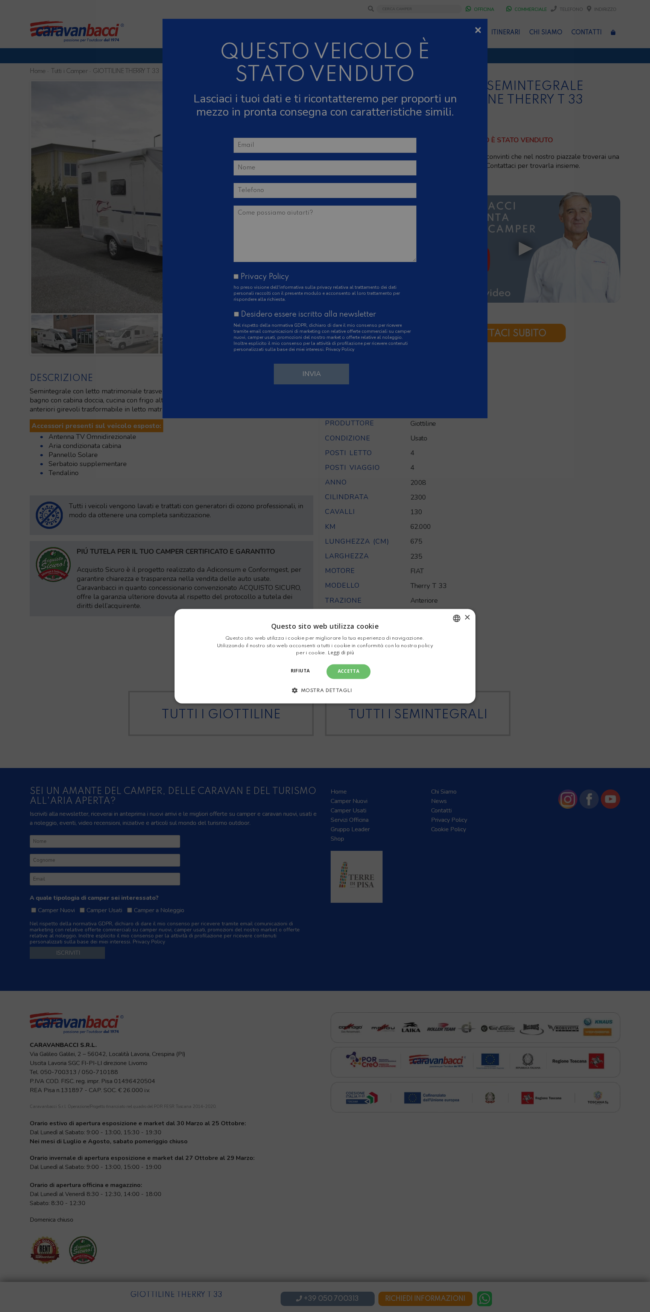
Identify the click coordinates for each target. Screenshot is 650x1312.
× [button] (467, 617)
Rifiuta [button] (300, 671)
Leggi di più (341, 653)
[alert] (325, 656)
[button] (325, 690)
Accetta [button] (349, 671)
